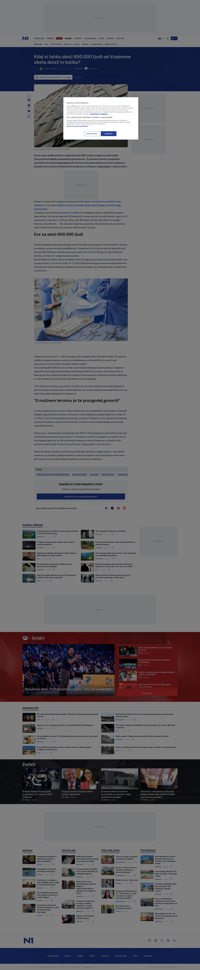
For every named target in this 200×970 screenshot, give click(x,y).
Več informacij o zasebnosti (99, 114)
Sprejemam (109, 133)
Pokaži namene (91, 133)
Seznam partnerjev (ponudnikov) (77, 126)
